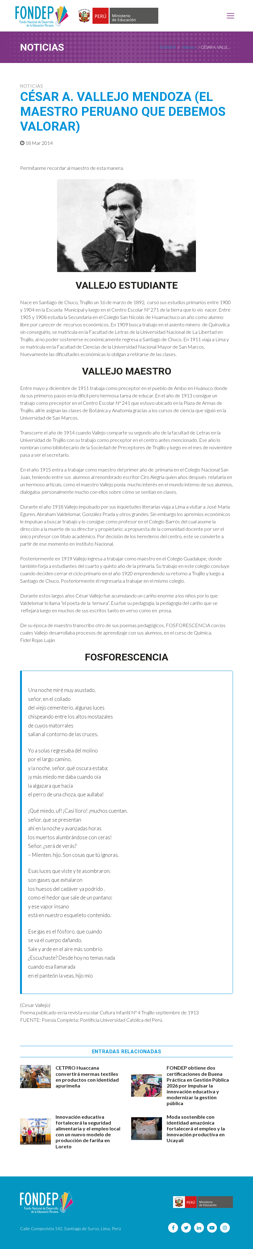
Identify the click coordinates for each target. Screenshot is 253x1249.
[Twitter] (186, 1228)
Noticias (31, 86)
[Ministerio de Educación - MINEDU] (117, 16)
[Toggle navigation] (230, 16)
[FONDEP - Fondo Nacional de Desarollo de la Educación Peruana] (42, 16)
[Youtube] (212, 1228)
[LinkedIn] (199, 1228)
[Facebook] (173, 1228)
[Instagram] (225, 1228)
